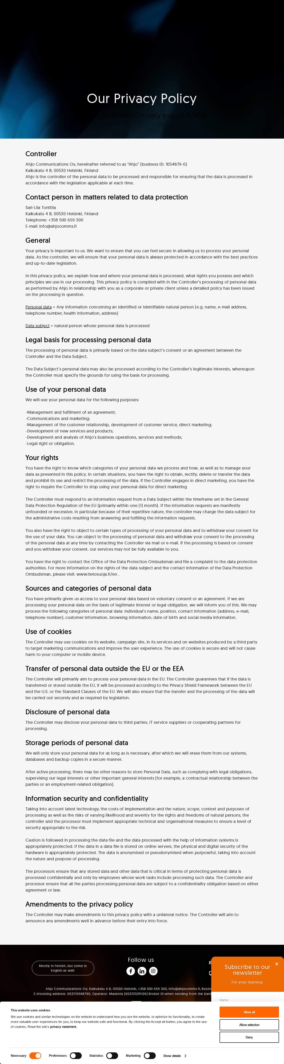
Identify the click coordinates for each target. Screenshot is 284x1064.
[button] (277, 964)
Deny (249, 1037)
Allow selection (249, 1025)
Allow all (249, 1012)
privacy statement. (63, 1027)
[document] (142, 532)
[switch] (76, 1055)
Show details (172, 1056)
